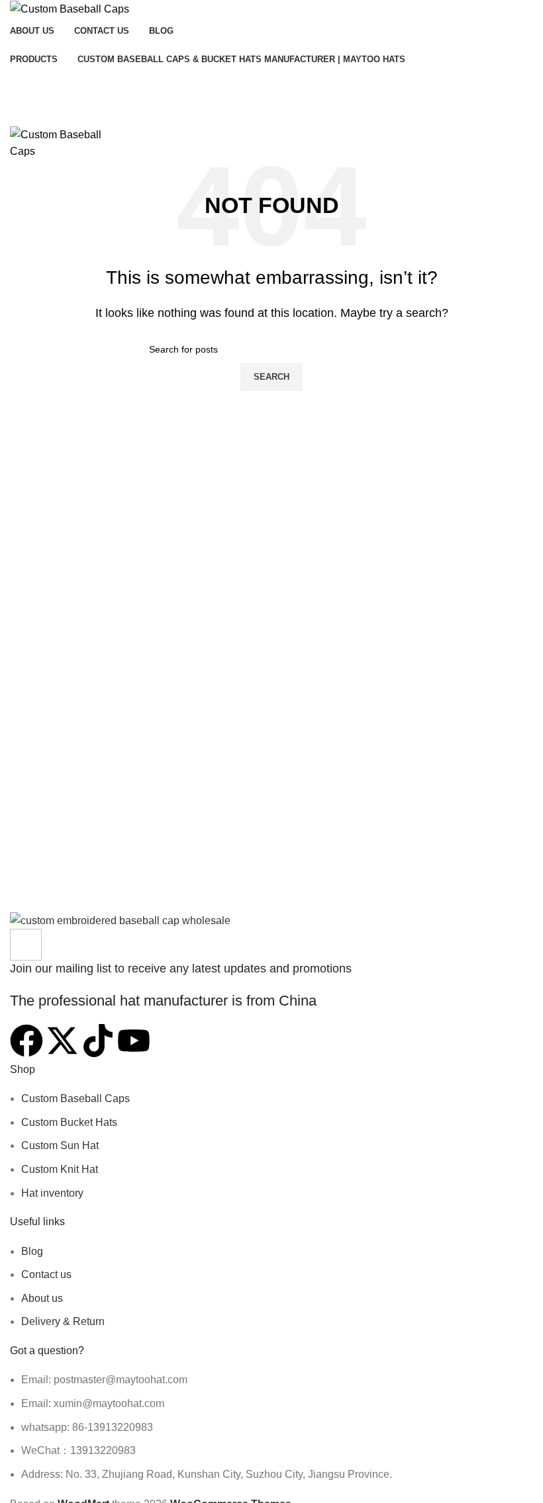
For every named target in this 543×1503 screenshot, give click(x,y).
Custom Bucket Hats (69, 1122)
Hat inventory (52, 1193)
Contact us (46, 1274)
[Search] (271, 86)
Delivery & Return (63, 1321)
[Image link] (120, 919)
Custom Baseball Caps (75, 1098)
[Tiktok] (98, 1040)
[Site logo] (69, 8)
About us (42, 1298)
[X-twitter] (62, 1040)
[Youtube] (133, 1040)
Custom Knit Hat (59, 1169)
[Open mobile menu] (271, 113)
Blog (32, 1251)
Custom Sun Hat (60, 1145)
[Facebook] (26, 1040)
